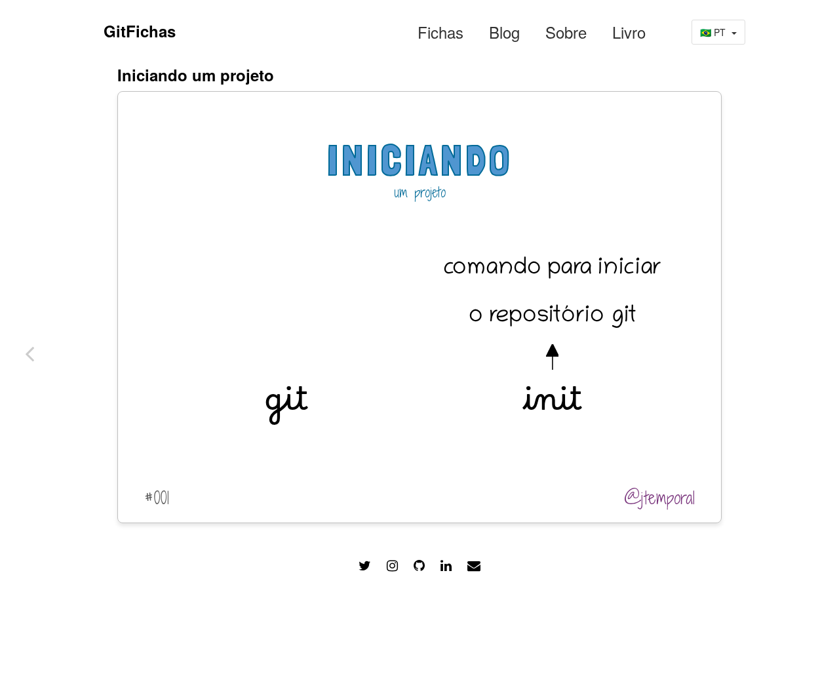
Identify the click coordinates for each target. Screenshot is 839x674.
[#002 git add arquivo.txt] (29, 353)
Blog (504, 32)
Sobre (566, 32)
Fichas (440, 32)
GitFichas (140, 31)
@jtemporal (659, 497)
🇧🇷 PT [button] (714, 32)
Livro (629, 32)
